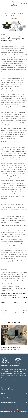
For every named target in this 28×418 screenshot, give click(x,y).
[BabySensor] (14, 3)
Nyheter (6, 13)
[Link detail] (2, 388)
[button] (18, 360)
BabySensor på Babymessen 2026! (10, 347)
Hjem (2, 13)
